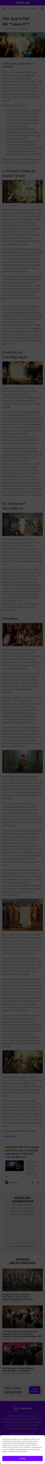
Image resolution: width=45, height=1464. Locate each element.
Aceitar (22, 1458)
